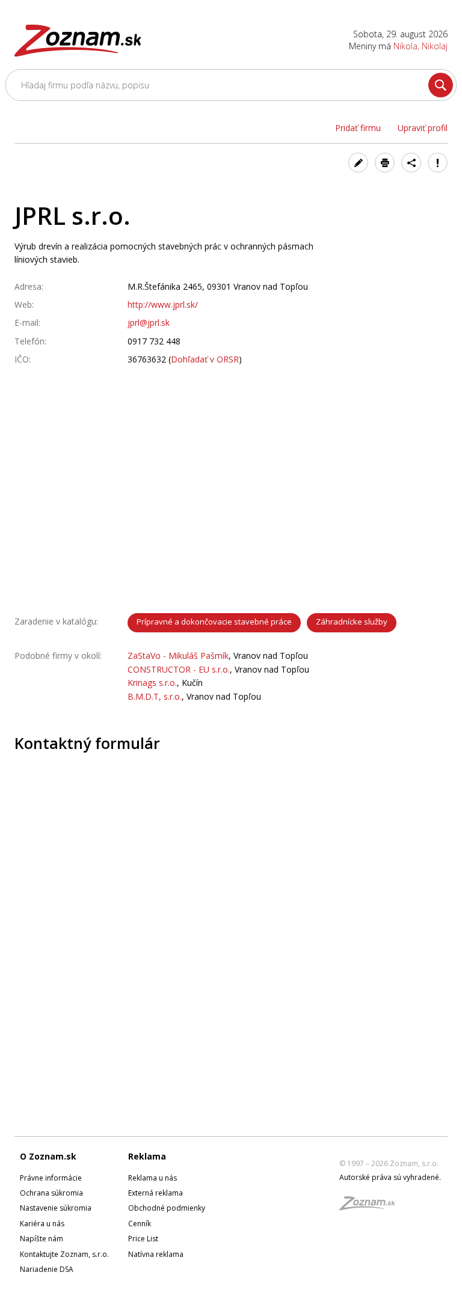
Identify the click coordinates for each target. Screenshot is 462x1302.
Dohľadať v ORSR (205, 359)
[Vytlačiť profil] (385, 163)
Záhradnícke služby (351, 621)
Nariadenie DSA (46, 1269)
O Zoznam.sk (48, 1156)
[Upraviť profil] (358, 163)
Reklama (147, 1156)
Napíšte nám (41, 1238)
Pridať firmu (358, 127)
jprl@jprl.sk (149, 322)
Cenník (139, 1223)
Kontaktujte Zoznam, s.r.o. (64, 1254)
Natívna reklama (155, 1254)
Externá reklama (155, 1193)
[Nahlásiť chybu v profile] (438, 163)
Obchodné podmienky (166, 1208)
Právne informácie (51, 1178)
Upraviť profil (423, 127)
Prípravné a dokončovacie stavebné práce (214, 621)
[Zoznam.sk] (371, 1207)
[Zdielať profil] (411, 163)
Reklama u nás (152, 1178)
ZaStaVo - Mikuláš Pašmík (178, 655)
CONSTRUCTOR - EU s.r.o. (179, 669)
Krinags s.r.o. (152, 682)
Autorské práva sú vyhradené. (390, 1177)
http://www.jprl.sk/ (163, 304)
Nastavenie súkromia (55, 1208)
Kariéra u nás (42, 1223)
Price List (143, 1238)
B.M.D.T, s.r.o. (155, 696)
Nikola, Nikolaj (420, 46)
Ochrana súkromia (51, 1193)
